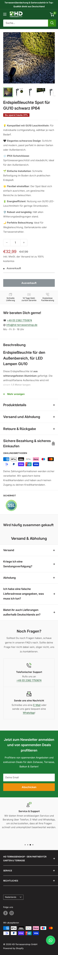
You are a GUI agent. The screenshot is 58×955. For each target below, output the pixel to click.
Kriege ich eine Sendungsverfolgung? (17, 564)
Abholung (9, 577)
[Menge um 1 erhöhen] (23, 242)
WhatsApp (29, 712)
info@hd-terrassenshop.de (21, 324)
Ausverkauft (29, 283)
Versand (8, 550)
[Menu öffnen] (4, 14)
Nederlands (10, 897)
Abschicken (29, 787)
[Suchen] (52, 23)
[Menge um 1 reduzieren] (6, 242)
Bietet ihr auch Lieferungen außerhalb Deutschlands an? (21, 612)
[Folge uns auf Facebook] (5, 913)
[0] (52, 14)
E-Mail (37, 705)
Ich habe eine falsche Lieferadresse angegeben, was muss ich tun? (23, 593)
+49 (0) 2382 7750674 (19, 320)
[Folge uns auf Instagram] (11, 913)
